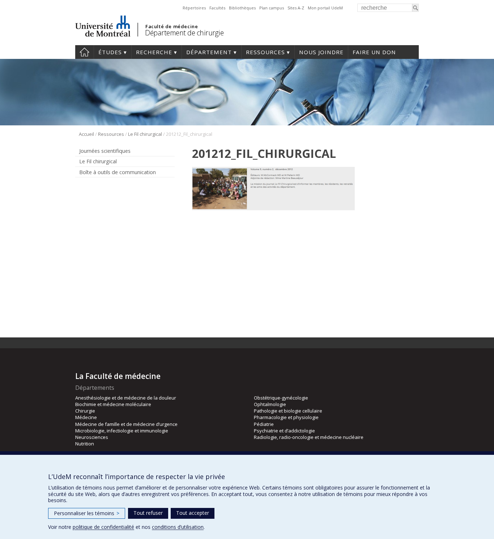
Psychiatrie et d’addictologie (284, 430)
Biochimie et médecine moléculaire (113, 404)
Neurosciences (91, 437)
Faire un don (374, 52)
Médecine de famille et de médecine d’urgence (126, 424)
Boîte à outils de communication (117, 172)
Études (110, 52)
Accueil (86, 134)
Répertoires (194, 7)
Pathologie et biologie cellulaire (288, 411)
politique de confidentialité (103, 526)
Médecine (86, 417)
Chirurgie (85, 411)
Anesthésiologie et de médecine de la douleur (125, 397)
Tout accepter (192, 512)
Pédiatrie (264, 424)
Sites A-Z (296, 7)
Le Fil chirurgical (145, 134)
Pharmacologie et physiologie (286, 417)
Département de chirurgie (184, 33)
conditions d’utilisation (178, 526)
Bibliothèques (242, 7)
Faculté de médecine (171, 26)
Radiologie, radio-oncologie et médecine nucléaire (308, 437)
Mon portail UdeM (325, 7)
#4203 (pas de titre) (84, 52)
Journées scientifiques (105, 150)
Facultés (217, 7)
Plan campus (271, 7)
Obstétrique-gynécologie (281, 397)
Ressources (265, 52)
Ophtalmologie (270, 404)
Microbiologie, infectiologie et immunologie (121, 430)
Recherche (154, 52)
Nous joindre (321, 52)
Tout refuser (148, 512)
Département (209, 52)
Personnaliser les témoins (86, 513)
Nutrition (84, 443)
